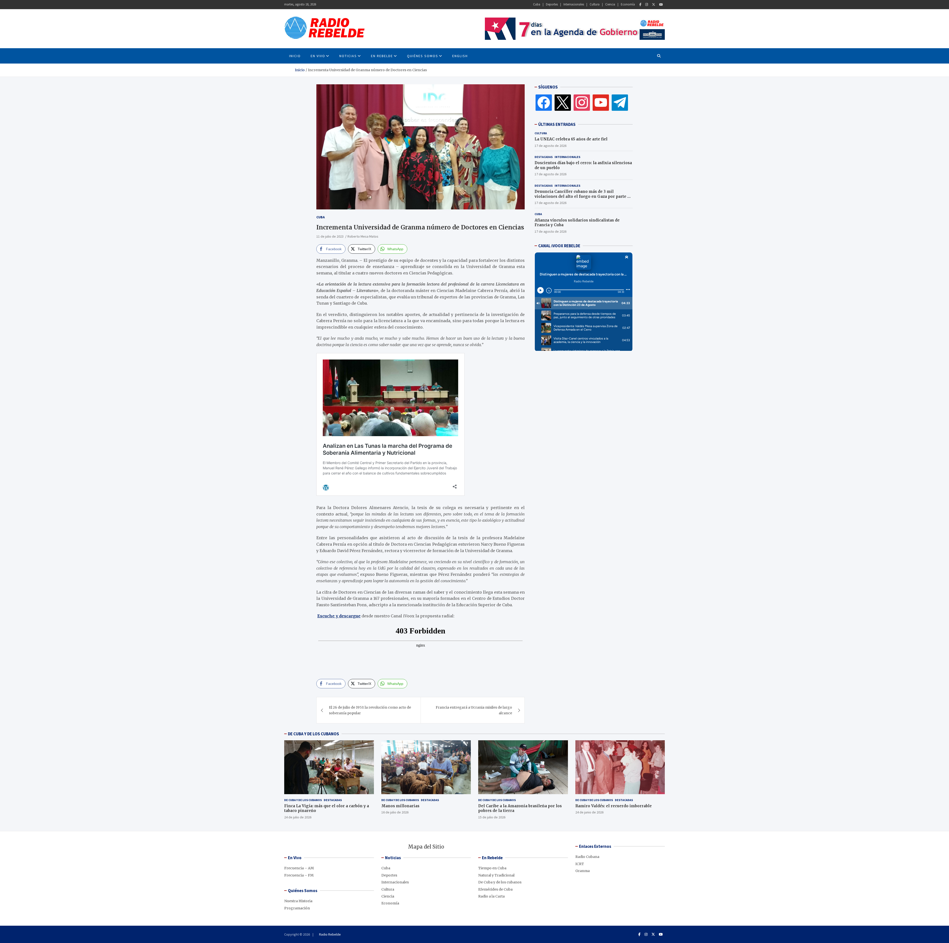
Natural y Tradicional (496, 875)
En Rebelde (382, 56)
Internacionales (573, 4)
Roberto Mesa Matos (362, 236)
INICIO (295, 56)
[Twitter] (653, 4)
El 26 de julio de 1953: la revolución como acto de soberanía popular (370, 710)
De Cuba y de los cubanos (303, 800)
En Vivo (318, 56)
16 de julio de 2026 (395, 812)
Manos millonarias (400, 806)
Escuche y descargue (339, 615)
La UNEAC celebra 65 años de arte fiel (571, 139)
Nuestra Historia (298, 901)
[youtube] (601, 102)
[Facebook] (640, 4)
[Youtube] (661, 4)
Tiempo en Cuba (492, 868)
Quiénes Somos (422, 56)
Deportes (552, 4)
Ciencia (610, 4)
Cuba (536, 4)
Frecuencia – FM (299, 875)
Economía (628, 4)
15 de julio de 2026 (491, 817)
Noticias (348, 56)
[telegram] (620, 102)
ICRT (579, 864)
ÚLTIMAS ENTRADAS (557, 124)
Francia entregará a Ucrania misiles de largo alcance (474, 710)
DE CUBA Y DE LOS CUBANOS (313, 734)
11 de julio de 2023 (330, 236)
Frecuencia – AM (299, 868)
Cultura (595, 4)
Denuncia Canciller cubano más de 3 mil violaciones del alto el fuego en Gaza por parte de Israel (583, 196)
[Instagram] (646, 4)
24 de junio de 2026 (589, 812)
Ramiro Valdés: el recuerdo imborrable (613, 806)
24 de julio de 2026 (297, 817)
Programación (297, 908)
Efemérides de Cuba (495, 889)
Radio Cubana (587, 856)
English (460, 56)
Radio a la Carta (491, 896)
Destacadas (544, 157)
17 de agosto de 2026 (550, 145)
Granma (582, 871)
